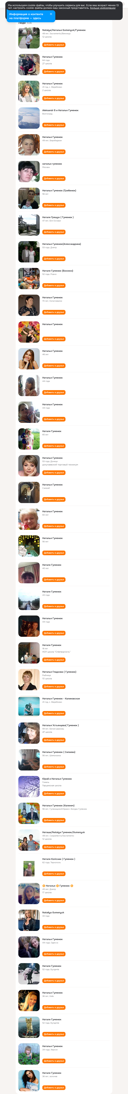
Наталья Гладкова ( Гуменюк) (59, 671)
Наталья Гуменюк (52, 56)
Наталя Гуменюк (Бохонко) (57, 270)
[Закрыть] (51, 14)
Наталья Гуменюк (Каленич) (58, 805)
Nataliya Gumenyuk (53, 912)
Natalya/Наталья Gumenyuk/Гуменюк (64, 30)
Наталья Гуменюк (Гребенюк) (59, 190)
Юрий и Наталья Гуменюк (57, 778)
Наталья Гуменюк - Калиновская (61, 698)
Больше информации (103, 8)
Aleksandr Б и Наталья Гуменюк (60, 110)
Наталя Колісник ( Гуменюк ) (58, 858)
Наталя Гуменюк (51, 431)
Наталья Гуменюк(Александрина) (61, 243)
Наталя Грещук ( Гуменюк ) (58, 217)
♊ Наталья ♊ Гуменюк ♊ (57, 885)
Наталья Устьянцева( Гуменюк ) (60, 725)
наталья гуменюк (52, 163)
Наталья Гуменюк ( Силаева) (58, 752)
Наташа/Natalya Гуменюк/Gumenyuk (63, 832)
